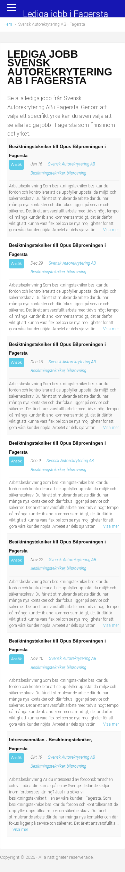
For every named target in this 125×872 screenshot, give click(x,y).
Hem (7, 24)
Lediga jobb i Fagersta (65, 14)
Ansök (16, 164)
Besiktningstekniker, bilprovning (58, 173)
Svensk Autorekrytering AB (71, 164)
